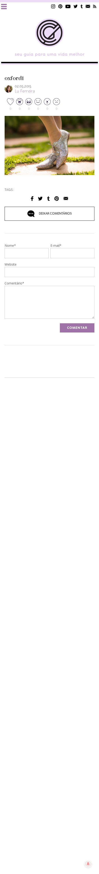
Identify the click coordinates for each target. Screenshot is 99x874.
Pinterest (60, 6)
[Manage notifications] (88, 864)
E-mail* (55, 246)
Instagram (53, 6)
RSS (94, 6)
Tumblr (82, 6)
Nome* (10, 246)
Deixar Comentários (55, 213)
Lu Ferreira (25, 91)
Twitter (75, 6)
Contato (88, 6)
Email (66, 198)
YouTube (68, 6)
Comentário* (14, 283)
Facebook (32, 198)
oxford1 (14, 78)
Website (11, 264)
